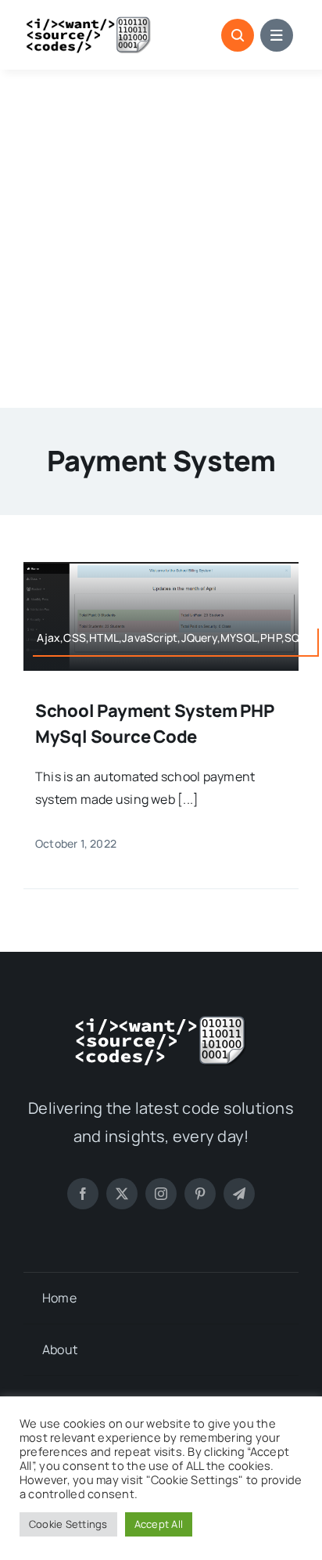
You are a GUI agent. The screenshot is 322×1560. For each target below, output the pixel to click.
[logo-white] (161, 1020)
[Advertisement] (161, 238)
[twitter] (122, 1193)
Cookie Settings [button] (68, 1524)
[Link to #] (237, 35)
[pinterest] (200, 1193)
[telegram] (239, 1193)
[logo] (88, 22)
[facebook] (82, 1193)
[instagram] (161, 1193)
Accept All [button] (158, 1524)
